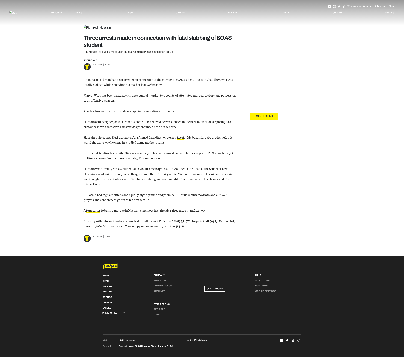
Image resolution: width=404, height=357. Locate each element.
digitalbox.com (127, 340)
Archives (159, 291)
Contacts (261, 286)
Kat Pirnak (97, 65)
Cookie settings (265, 291)
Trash (129, 13)
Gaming (180, 13)
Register (159, 309)
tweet (180, 137)
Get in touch (215, 289)
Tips (391, 6)
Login (157, 314)
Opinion (338, 13)
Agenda (233, 13)
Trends (285, 13)
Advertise (380, 6)
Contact (368, 6)
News (78, 13)
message (156, 169)
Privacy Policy (163, 286)
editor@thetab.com (197, 340)
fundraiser (93, 210)
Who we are (354, 6)
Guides (389, 13)
